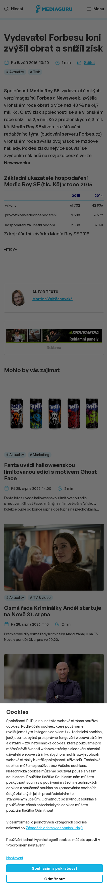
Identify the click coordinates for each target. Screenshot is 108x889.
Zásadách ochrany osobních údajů (54, 828)
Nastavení (14, 858)
